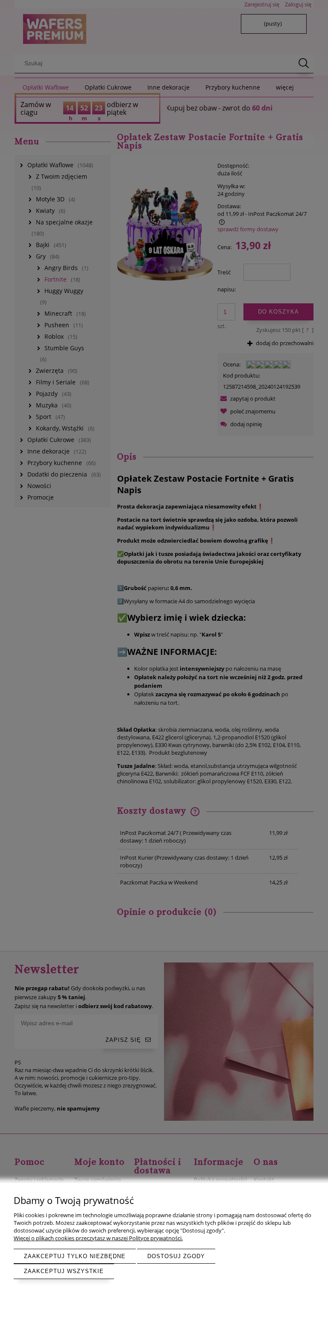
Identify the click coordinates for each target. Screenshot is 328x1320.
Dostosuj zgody (176, 1256)
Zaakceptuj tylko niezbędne (75, 1256)
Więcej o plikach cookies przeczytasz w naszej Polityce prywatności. (98, 1238)
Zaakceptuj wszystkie (64, 1271)
